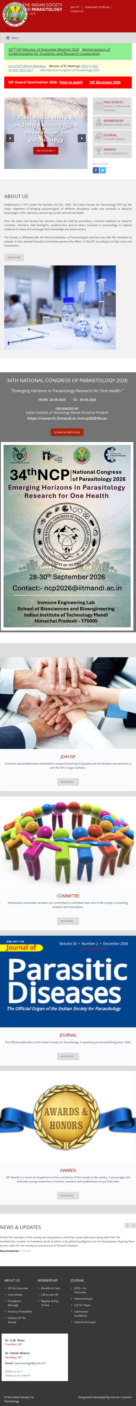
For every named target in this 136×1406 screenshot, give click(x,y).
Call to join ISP (49, 1294)
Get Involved (45, 150)
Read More (14, 257)
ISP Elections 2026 (104, 82)
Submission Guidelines (81, 1313)
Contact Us (77, 11)
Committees (15, 1294)
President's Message (14, 1303)
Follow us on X (13, 1371)
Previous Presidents (20, 1311)
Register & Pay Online (50, 1303)
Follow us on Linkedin (18, 1375)
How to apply (70, 82)
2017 (30, 70)
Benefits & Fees (50, 1288)
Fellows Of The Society (17, 1320)
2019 (22, 70)
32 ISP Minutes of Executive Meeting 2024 (43, 49)
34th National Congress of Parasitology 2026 (69, 70)
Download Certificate (97, 7)
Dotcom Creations (121, 1397)
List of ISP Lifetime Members (27, 66)
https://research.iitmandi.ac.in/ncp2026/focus (67, 418)
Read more (67, 781)
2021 (15, 70)
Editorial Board (83, 1298)
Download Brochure (67, 432)
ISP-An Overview (18, 1288)
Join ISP (75, 7)
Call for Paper (82, 1305)
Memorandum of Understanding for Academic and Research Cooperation (59, 51)
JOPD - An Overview (80, 1290)
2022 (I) (86, 66)
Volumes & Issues (85, 1322)
